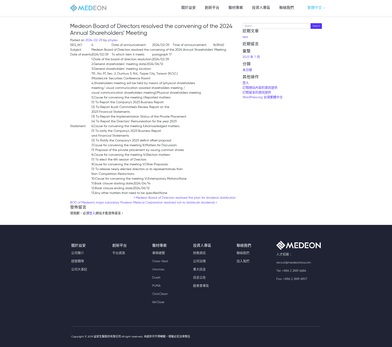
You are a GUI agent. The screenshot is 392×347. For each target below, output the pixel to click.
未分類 (247, 70)
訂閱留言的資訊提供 (257, 92)
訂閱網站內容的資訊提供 (260, 87)
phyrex (112, 40)
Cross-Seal (160, 261)
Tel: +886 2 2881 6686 (291, 270)
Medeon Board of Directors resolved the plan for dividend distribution (185, 197)
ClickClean (160, 294)
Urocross (158, 269)
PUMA (156, 285)
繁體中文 (314, 8)
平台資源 (118, 253)
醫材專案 (235, 8)
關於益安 (188, 8)
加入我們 (243, 261)
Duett (156, 277)
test (245, 37)
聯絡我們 (286, 8)
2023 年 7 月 (251, 57)
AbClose (158, 302)
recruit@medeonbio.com (293, 262)
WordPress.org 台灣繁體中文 (263, 97)
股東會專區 (201, 285)
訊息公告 (199, 277)
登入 (92, 213)
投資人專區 (261, 8)
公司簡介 (77, 253)
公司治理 (199, 261)
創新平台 (212, 8)
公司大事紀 (79, 269)
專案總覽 (158, 253)
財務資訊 (199, 253)
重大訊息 (199, 269)
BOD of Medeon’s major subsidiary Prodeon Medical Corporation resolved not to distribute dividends (143, 202)
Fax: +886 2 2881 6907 (291, 279)
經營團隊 (77, 261)
